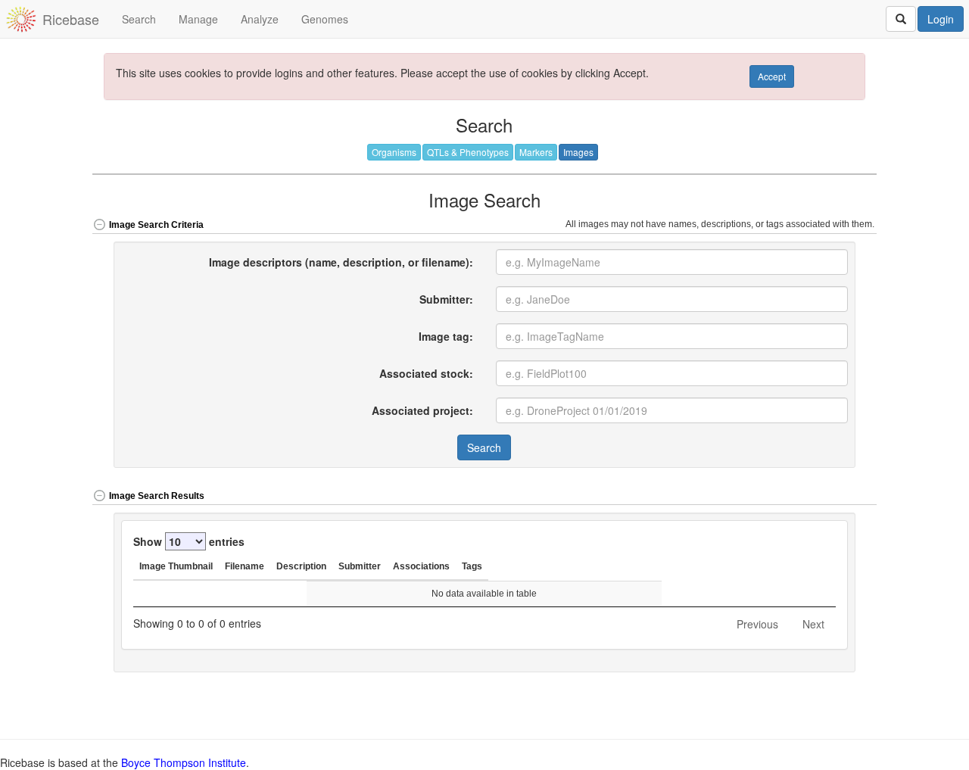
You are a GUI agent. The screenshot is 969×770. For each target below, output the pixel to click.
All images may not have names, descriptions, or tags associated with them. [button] (721, 224)
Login (940, 18)
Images (578, 151)
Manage (198, 18)
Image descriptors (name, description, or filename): (341, 262)
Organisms (394, 151)
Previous (757, 623)
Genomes (324, 18)
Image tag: (446, 336)
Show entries (189, 541)
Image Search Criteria (156, 225)
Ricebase (70, 19)
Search (139, 18)
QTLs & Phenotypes (468, 151)
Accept (772, 76)
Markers (536, 151)
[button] (838, 497)
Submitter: (446, 299)
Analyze (260, 18)
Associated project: (422, 410)
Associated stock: (426, 373)
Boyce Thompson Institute (183, 762)
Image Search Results (156, 496)
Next (813, 623)
